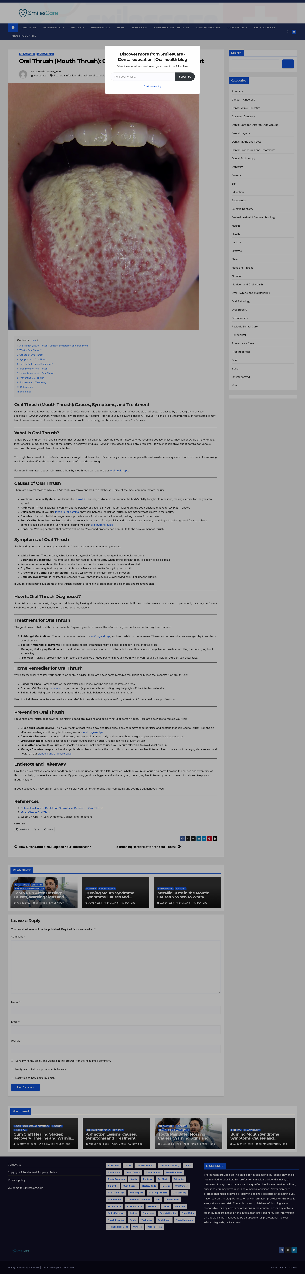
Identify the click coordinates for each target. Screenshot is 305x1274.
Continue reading (152, 86)
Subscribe (185, 76)
